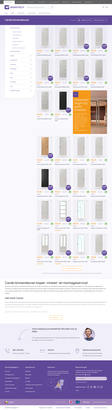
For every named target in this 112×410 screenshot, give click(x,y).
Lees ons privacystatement (81, 382)
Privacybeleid (78, 407)
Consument (80, 375)
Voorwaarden (29, 388)
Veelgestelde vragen (44, 13)
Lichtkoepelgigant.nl (54, 2)
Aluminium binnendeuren (19, 48)
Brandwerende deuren (18, 41)
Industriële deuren (17, 35)
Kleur (11, 73)
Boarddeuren (16, 44)
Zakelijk (88, 375)
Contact (7, 391)
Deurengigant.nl (9, 2)
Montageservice (9, 375)
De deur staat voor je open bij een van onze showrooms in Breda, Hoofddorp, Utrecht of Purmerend (58, 373)
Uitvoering (13, 64)
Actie (75, 94)
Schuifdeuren (16, 38)
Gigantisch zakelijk (76, 2)
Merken (12, 55)
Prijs (11, 86)
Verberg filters (86, 20)
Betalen (27, 378)
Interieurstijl (13, 60)
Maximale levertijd (15, 90)
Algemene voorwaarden (45, 407)
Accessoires (21, 13)
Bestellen (28, 371)
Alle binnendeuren (15, 28)
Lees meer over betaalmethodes (99, 402)
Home (6, 13)
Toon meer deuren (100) (72, 268)
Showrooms (66, 2)
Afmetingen (13, 69)
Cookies (87, 407)
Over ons (7, 371)
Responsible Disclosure (100, 407)
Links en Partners (10, 385)
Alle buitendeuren (15, 51)
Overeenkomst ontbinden (63, 407)
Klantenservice (88, 2)
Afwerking (13, 82)
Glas (11, 77)
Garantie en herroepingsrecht (33, 385)
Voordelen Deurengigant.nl (12, 378)
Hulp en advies (32, 13)
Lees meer (55, 317)
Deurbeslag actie (30, 391)
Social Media (8, 381)
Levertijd (27, 381)
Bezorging (28, 375)
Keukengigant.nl (42, 2)
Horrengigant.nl (20, 2)
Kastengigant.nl (31, 2)
